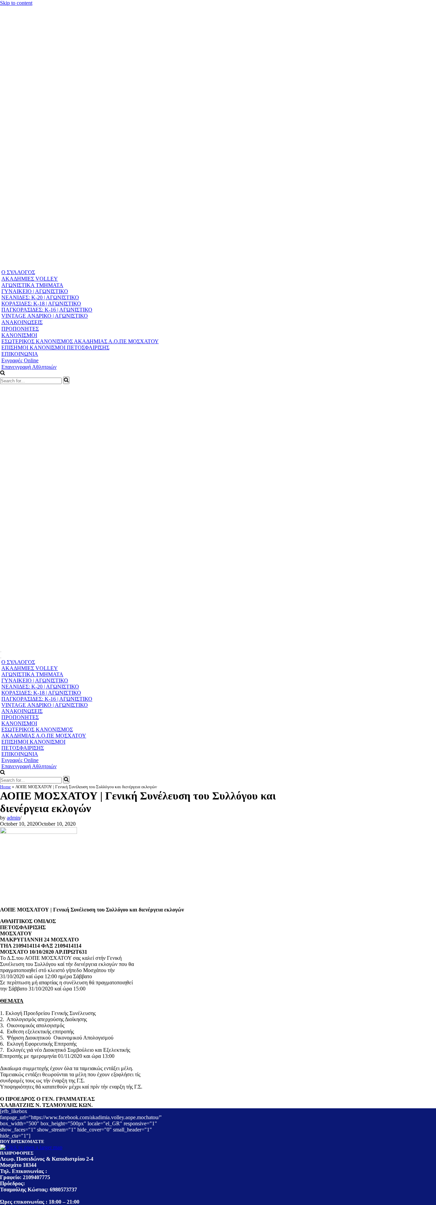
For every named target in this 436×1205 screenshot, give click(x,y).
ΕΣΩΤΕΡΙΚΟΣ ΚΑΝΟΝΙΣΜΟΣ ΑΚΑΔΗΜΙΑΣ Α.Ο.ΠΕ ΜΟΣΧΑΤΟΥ (80, 341)
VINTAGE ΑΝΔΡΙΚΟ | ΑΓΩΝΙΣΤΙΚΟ (44, 316)
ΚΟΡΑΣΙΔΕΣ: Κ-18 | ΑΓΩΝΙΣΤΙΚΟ (41, 303)
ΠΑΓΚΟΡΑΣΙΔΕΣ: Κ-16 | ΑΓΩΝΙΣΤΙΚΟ (46, 310)
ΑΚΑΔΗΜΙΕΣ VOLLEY (29, 279)
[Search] (66, 380)
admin (13, 818)
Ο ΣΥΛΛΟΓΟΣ (18, 272)
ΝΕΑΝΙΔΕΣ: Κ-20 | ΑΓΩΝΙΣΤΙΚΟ (40, 297)
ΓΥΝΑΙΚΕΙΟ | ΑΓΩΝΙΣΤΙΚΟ (34, 291)
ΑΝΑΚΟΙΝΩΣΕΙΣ (22, 322)
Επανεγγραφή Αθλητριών (29, 367)
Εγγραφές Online (19, 360)
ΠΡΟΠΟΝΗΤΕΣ (20, 329)
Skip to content (16, 3)
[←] (131, 266)
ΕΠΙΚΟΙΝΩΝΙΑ (19, 354)
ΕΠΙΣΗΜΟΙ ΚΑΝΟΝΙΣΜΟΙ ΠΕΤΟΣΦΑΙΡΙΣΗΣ (55, 347)
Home (5, 786)
